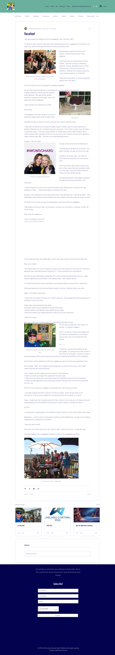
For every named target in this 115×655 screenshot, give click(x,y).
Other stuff (91, 16)
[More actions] (90, 28)
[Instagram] (96, 6)
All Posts (18, 16)
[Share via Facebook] (25, 489)
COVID (27, 16)
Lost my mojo (21, 526)
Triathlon (36, 16)
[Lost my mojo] (28, 515)
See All (98, 504)
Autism (55, 16)
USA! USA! (49, 526)
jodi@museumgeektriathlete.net (81, 6)
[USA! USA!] (58, 515)
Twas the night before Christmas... (85, 526)
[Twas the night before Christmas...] (87, 515)
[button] (97, 16)
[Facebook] (94, 6)
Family (63, 16)
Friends (80, 16)
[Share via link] (38, 489)
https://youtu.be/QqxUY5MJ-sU (34, 221)
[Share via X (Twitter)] (29, 489)
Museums (45, 16)
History (71, 16)
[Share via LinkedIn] (34, 489)
